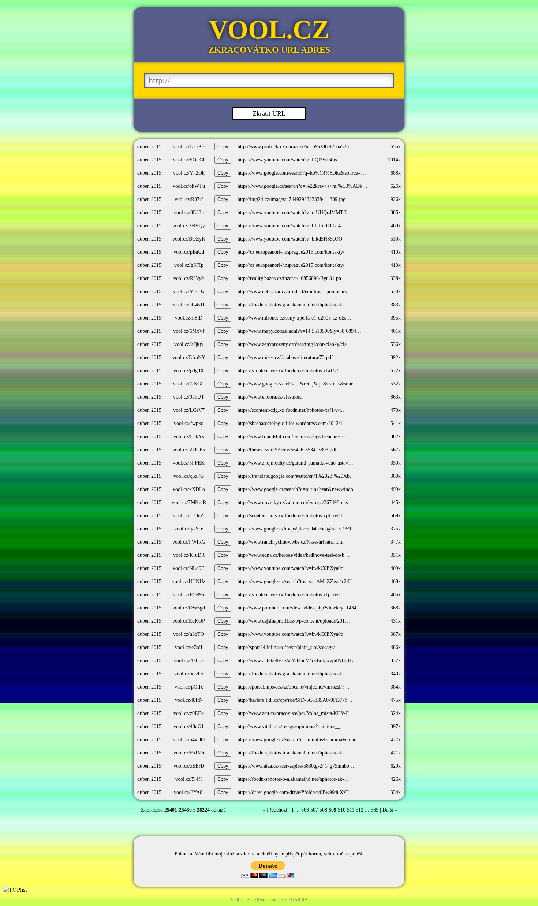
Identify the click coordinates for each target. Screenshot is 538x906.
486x (396, 647)
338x (396, 278)
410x (396, 252)
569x (396, 515)
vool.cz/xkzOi (188, 673)
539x (396, 239)
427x (396, 739)
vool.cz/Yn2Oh (189, 173)
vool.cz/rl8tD (188, 318)
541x (396, 423)
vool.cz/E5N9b (188, 594)
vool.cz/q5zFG (188, 476)
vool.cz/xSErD (188, 766)
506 (305, 810)
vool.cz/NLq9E (189, 568)
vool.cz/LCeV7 (189, 410)
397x (396, 726)
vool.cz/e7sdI (188, 647)
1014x (394, 160)
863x (396, 397)
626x (396, 186)
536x (396, 344)
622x (396, 370)
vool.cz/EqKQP (188, 621)
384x (396, 687)
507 (314, 810)
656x (396, 146)
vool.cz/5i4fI (188, 779)
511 (350, 810)
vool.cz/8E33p (189, 212)
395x (396, 318)
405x (396, 594)
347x (396, 542)
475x (396, 700)
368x (396, 608)
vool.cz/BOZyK (188, 239)
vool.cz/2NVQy (188, 225)
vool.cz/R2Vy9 (188, 278)
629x (396, 766)
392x (396, 357)
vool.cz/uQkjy (188, 344)
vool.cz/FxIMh (188, 753)
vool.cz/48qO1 (188, 726)
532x (396, 384)
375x (396, 529)
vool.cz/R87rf (189, 199)
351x (396, 555)
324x (396, 713)
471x (396, 753)
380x (396, 476)
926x (396, 199)
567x (396, 449)
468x (396, 225)
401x (396, 331)
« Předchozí (275, 810)
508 (323, 810)
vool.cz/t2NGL (188, 384)
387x (396, 634)
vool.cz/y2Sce (188, 529)
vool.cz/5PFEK (189, 463)
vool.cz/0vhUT (188, 397)
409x (396, 568)
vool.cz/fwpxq (188, 423)
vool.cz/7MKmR (189, 502)
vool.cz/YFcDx (189, 291)
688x (396, 173)
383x (396, 304)
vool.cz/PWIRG (188, 542)
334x (396, 792)
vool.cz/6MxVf (189, 331)
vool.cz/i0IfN (189, 700)
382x (396, 436)
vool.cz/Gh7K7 (189, 146)
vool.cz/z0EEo (188, 713)
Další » (389, 810)
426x (396, 779)
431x (396, 621)
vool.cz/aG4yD (188, 304)
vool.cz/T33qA (188, 515)
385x (396, 212)
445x (396, 502)
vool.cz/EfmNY (188, 357)
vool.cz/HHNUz (188, 581)
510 (341, 810)
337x (396, 660)
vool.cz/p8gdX (188, 370)
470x (396, 410)
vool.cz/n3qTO (188, 634)
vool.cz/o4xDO (189, 739)
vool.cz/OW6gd (188, 608)
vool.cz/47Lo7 (189, 660)
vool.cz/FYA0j (189, 792)
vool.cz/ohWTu (189, 186)
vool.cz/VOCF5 (188, 449)
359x (396, 463)
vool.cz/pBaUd (188, 252)
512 (359, 810)
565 (374, 810)
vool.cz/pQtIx (189, 687)
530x (396, 291)
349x (396, 673)
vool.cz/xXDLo (189, 489)
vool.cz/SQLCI (189, 160)
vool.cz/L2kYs (188, 436)
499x (396, 489)
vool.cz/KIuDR (189, 555)
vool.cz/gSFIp (188, 265)
